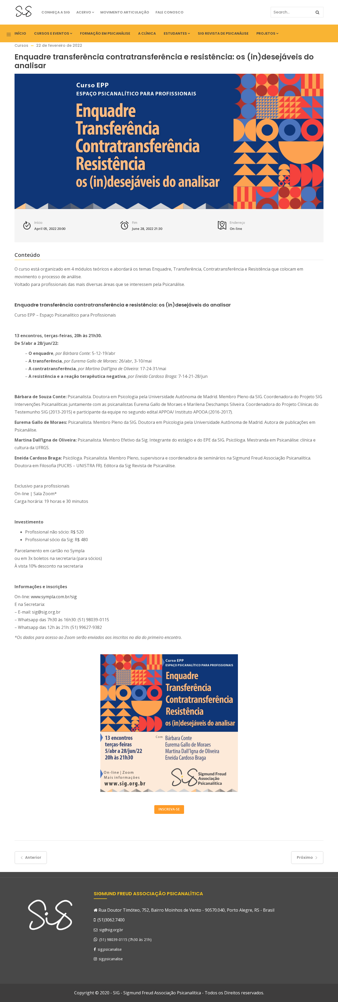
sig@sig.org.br (110, 929)
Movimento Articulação (124, 12)
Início (20, 33)
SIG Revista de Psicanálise (223, 33)
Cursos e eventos (51, 33)
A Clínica (147, 33)
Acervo (83, 12)
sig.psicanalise (109, 949)
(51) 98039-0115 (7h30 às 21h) (125, 939)
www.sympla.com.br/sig (54, 597)
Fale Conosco (170, 12)
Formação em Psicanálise (105, 33)
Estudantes (175, 33)
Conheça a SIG (55, 12)
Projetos (265, 33)
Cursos (21, 45)
